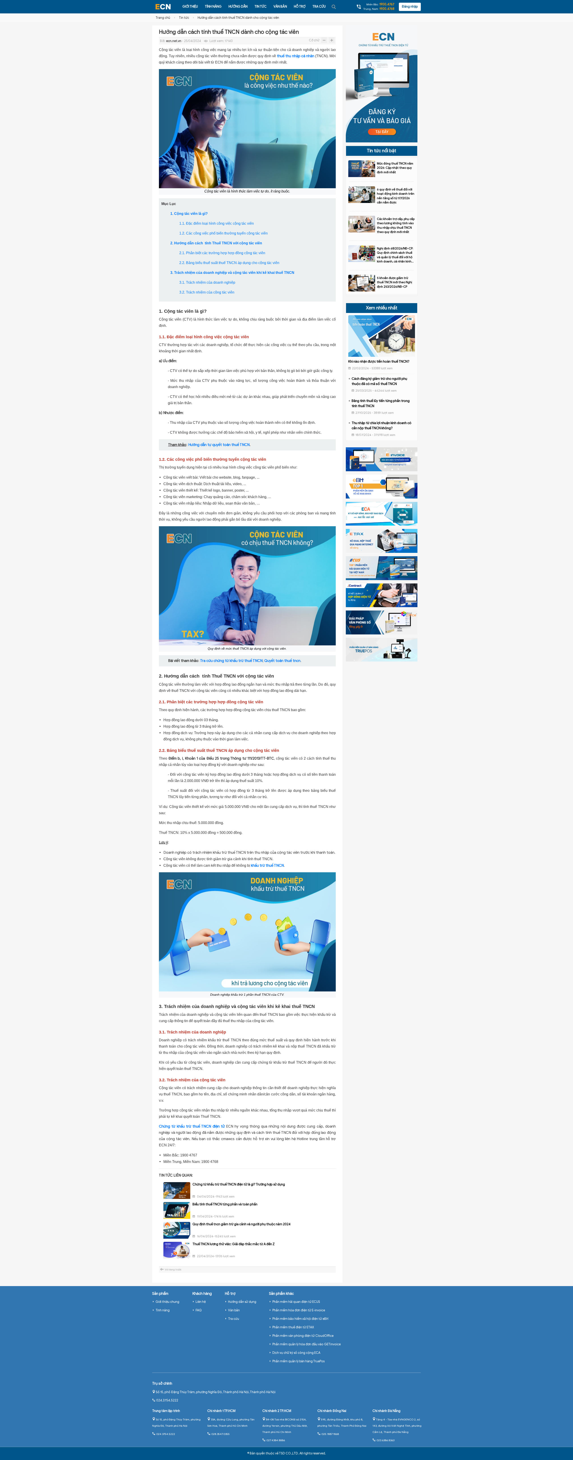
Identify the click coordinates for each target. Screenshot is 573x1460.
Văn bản (280, 6)
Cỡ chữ (314, 40)
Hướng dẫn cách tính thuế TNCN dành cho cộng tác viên (238, 18)
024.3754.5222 (167, 1400)
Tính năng (213, 6)
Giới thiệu (190, 6)
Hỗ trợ (300, 6)
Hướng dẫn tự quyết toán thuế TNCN (219, 445)
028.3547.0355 (220, 1434)
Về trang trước (173, 1269)
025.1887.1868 (330, 1434)
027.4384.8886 (275, 1440)
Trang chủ (163, 18)
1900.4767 (386, 4)
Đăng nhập (410, 6)
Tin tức (260, 6)
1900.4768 (386, 9)
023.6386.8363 (385, 1440)
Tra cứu (319, 6)
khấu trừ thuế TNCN (267, 865)
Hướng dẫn (238, 6)
